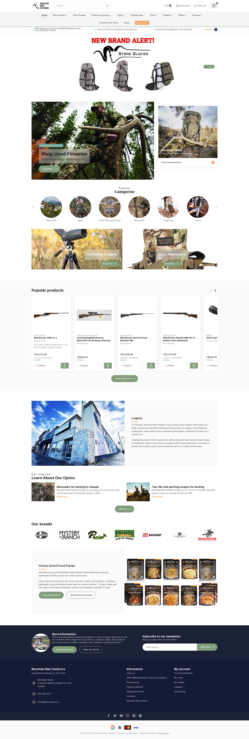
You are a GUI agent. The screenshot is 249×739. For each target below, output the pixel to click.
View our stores (91, 649)
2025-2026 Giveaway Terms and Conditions (147, 677)
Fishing (181, 15)
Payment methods (135, 687)
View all (123, 509)
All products (179, 691)
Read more (62, 496)
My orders (178, 677)
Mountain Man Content (137, 700)
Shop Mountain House (81, 595)
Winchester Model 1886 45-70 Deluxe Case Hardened (179, 339)
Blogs (126, 22)
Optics (120, 15)
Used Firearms (79, 15)
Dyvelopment (163, 733)
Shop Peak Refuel (51, 595)
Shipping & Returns (135, 691)
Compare (41, 365)
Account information (183, 673)
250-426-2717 (44, 693)
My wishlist (179, 682)
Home (44, 15)
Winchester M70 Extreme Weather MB (133, 339)
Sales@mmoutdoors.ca (48, 702)
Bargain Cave (142, 22)
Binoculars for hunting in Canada (78, 487)
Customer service (64, 649)
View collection (123, 378)
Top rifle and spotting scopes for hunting (178, 487)
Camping (167, 15)
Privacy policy (133, 682)
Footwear (196, 15)
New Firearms (59, 15)
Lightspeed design (147, 733)
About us (131, 673)
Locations (131, 696)
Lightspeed (133, 733)
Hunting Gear (137, 15)
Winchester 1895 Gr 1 (45, 337)
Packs (153, 15)
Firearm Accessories (101, 15)
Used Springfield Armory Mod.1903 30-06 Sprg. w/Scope (94, 339)
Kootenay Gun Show (109, 22)
